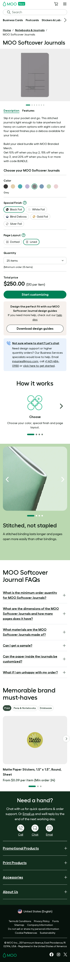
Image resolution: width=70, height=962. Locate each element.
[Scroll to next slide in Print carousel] (66, 738)
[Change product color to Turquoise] (20, 186)
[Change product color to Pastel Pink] (56, 186)
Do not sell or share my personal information (33, 928)
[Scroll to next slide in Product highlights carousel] (63, 479)
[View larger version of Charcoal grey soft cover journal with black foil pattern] (35, 75)
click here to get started (39, 365)
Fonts (55, 921)
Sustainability (47, 932)
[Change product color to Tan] (13, 186)
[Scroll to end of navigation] (65, 20)
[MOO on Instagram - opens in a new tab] (58, 955)
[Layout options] (23, 235)
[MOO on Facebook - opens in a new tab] (51, 955)
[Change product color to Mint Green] (49, 186)
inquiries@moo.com (25, 361)
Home (7, 30)
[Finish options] (25, 203)
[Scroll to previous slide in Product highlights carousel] (7, 479)
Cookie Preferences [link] (26, 932)
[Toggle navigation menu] (64, 4)
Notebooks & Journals (30, 30)
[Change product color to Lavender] (27, 186)
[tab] (11, 110)
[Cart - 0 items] (56, 4)
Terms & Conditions (20, 921)
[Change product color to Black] (6, 186)
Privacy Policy (42, 921)
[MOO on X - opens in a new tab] (65, 955)
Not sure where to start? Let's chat (35, 343)
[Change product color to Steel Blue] (41, 186)
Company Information (40, 924)
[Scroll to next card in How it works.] (61, 406)
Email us (28, 814)
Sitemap (19, 924)
